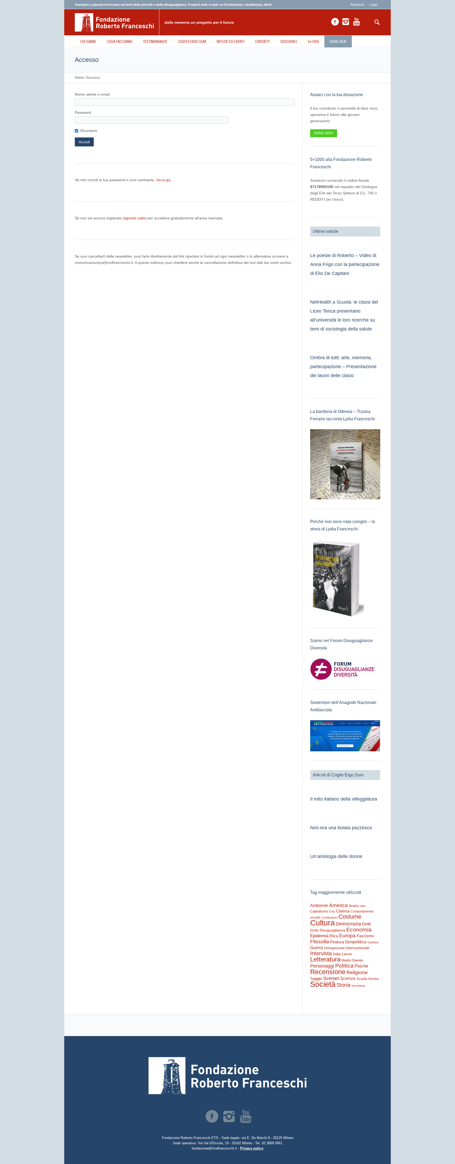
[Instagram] (346, 22)
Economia (359, 929)
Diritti (366, 924)
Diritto (314, 930)
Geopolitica (355, 942)
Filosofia (319, 941)
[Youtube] (356, 22)
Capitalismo (319, 911)
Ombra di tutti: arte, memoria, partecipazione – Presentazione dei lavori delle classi (343, 366)
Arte (362, 905)
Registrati (357, 5)
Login (373, 5)
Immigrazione (334, 948)
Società (322, 984)
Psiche (361, 966)
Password (83, 112)
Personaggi (322, 966)
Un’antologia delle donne (336, 856)
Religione (357, 972)
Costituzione (329, 917)
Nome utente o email (92, 94)
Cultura (322, 922)
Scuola (362, 979)
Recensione (327, 971)
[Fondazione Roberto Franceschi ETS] (227, 1075)
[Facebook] (335, 22)
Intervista (321, 953)
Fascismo (365, 936)
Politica (344, 966)
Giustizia (372, 942)
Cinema (342, 911)
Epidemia (319, 935)
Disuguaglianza (332, 930)
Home (79, 78)
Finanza (337, 942)
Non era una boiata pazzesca (341, 827)
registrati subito (134, 218)
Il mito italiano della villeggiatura (343, 799)
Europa (347, 935)
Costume (349, 917)
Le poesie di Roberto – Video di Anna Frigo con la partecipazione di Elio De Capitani (344, 264)
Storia (343, 985)
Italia (337, 954)
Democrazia (348, 923)
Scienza (347, 978)
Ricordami (88, 131)
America (338, 905)
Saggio (316, 978)
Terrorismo (358, 985)
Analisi (354, 906)
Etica (333, 936)
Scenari (331, 978)
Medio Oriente (352, 960)
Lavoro (347, 954)
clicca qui (163, 180)
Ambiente (319, 905)
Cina (332, 911)
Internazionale (357, 948)
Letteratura (325, 959)
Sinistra (373, 979)
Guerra (316, 947)
